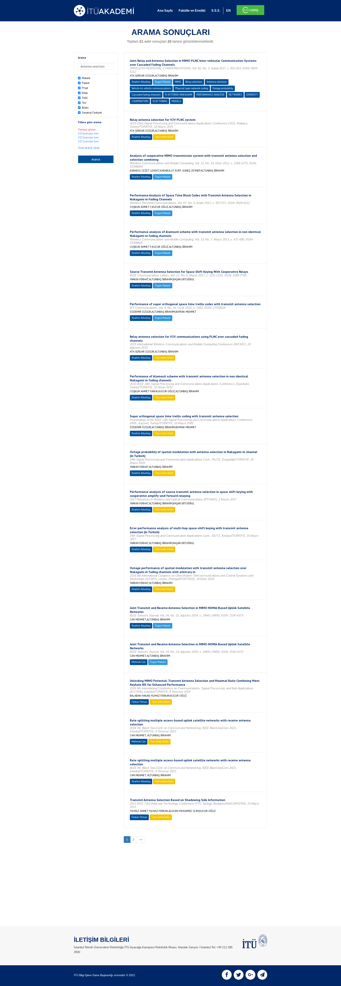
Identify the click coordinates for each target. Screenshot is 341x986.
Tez (84, 102)
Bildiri (85, 107)
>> (140, 839)
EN (228, 10)
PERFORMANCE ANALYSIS (210, 94)
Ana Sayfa (165, 10)
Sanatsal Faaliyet (92, 112)
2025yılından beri (88, 137)
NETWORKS (235, 94)
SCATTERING (160, 101)
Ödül (85, 97)
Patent (85, 83)
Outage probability (223, 88)
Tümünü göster (87, 129)
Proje (85, 88)
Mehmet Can (139, 662)
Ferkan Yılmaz (139, 702)
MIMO (178, 81)
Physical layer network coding (191, 88)
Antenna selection (217, 81)
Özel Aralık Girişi (88, 148)
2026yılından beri (88, 133)
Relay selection (193, 81)
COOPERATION (140, 101)
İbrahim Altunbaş (141, 81)
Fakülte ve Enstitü (192, 10)
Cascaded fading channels (146, 94)
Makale (86, 78)
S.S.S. (215, 10)
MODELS (176, 101)
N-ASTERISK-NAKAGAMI (178, 94)
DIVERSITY (252, 94)
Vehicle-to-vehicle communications (151, 88)
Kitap (85, 93)
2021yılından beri (88, 141)
